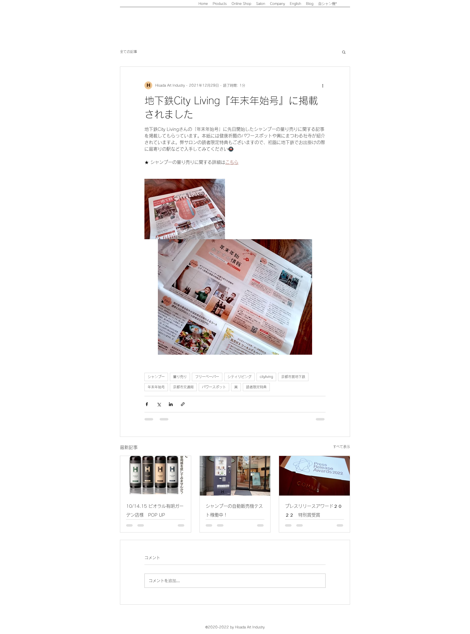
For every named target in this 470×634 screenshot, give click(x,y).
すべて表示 (341, 446)
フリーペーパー (207, 376)
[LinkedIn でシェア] (170, 404)
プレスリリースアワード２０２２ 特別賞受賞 (313, 510)
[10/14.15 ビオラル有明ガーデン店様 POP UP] (155, 476)
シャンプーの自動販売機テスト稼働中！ (234, 510)
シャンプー (156, 376)
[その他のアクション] (323, 85)
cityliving (266, 376)
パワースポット (214, 387)
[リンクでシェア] (182, 404)
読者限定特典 (256, 387)
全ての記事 (128, 51)
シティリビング (239, 376)
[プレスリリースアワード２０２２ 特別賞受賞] (314, 476)
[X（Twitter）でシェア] (158, 404)
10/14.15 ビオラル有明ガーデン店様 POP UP (155, 510)
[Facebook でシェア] (146, 404)
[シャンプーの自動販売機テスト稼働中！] (235, 476)
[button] (343, 52)
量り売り (180, 376)
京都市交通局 (183, 387)
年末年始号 (156, 387)
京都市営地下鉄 (293, 376)
